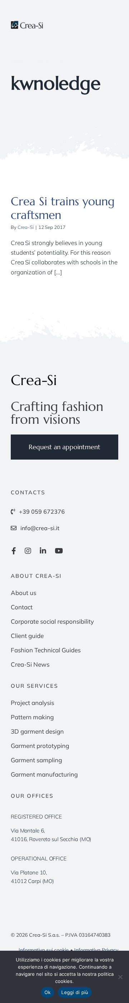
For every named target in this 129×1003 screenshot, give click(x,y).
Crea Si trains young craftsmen (63, 208)
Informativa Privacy (96, 950)
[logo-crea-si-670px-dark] (27, 24)
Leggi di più (74, 992)
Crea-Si (26, 227)
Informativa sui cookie (44, 950)
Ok (47, 992)
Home (18, 61)
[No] (120, 976)
